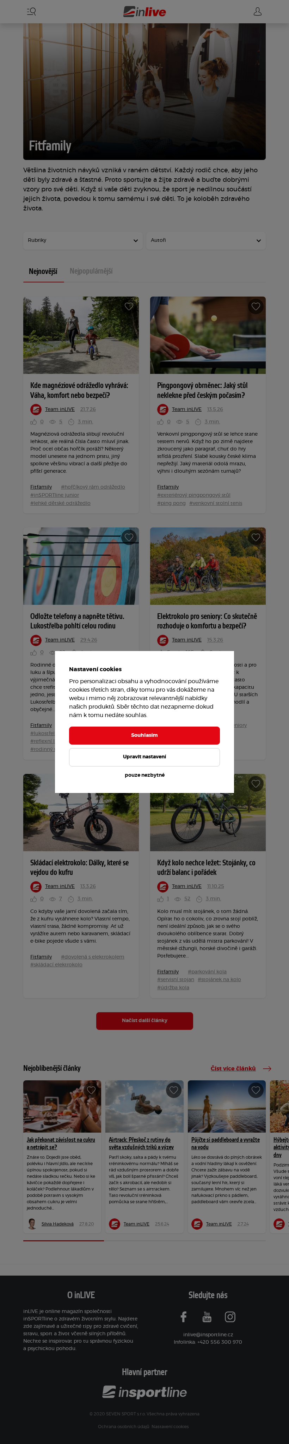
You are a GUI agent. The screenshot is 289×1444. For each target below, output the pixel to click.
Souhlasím (144, 735)
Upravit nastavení (144, 756)
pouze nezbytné (145, 775)
